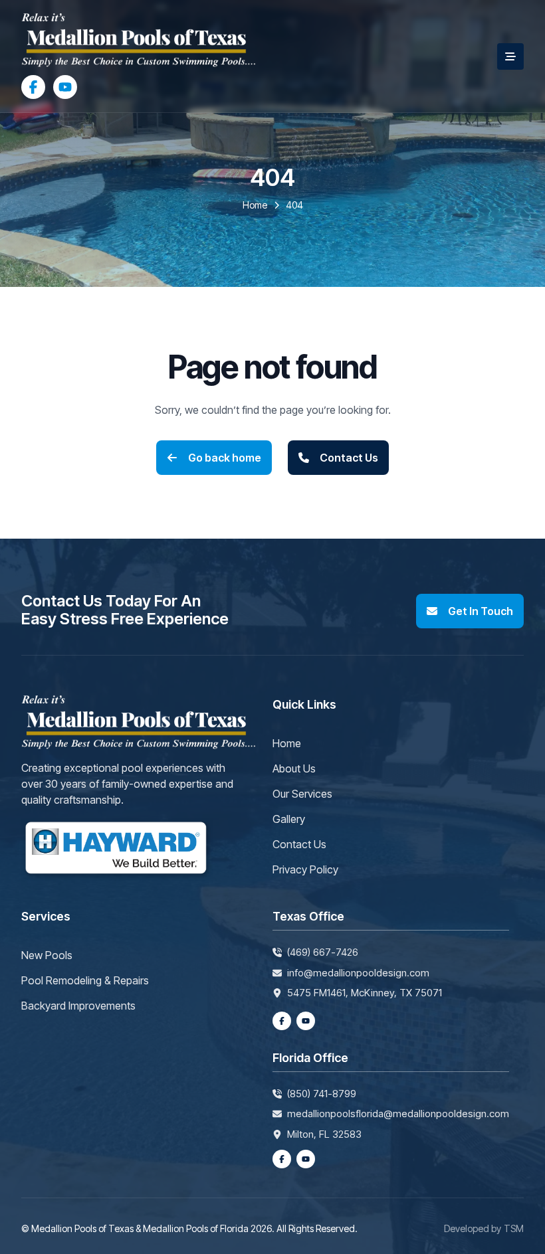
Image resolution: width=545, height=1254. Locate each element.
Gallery (288, 819)
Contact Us (299, 844)
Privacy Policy (305, 869)
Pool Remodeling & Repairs (85, 980)
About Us (294, 768)
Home (286, 743)
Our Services (302, 793)
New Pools (46, 955)
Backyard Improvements (78, 1005)
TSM (514, 1228)
